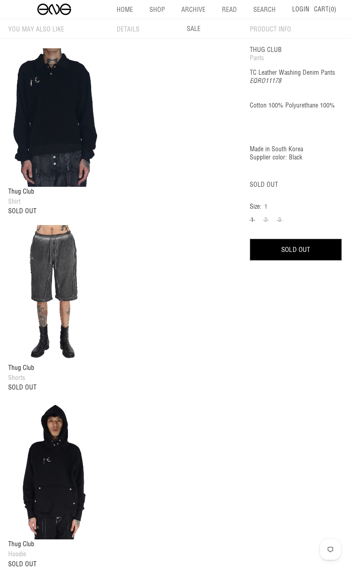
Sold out (295, 249)
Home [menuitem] (125, 9)
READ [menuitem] (229, 9)
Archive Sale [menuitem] (193, 19)
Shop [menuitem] (157, 9)
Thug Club (266, 50)
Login (300, 9)
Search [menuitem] (264, 9)
